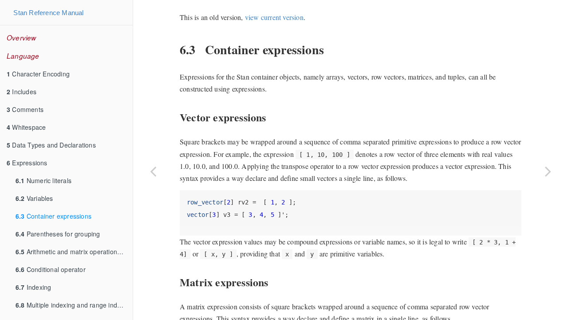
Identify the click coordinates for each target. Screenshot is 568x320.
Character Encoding (38, 73)
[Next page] (548, 171)
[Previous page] (153, 171)
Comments (25, 109)
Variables (34, 198)
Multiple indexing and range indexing (74, 304)
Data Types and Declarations (51, 144)
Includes (21, 91)
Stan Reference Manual (48, 12)
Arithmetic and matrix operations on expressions (74, 251)
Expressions (27, 162)
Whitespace (26, 127)
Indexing (33, 287)
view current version (274, 17)
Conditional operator (51, 269)
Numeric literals (43, 180)
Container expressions (53, 216)
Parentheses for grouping (58, 233)
